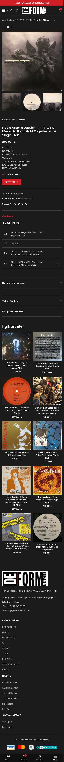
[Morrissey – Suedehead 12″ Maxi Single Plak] (16, 435)
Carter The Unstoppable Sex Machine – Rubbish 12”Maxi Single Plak (47, 411)
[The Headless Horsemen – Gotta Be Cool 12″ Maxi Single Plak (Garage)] (16, 527)
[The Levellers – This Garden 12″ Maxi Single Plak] (47, 480)
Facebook (7, 727)
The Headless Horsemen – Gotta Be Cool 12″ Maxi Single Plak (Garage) (17, 546)
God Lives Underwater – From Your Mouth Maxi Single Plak (47, 547)
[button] (5, 61)
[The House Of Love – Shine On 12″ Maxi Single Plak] (47, 435)
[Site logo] (34, 10)
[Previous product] (4, 27)
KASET (5, 648)
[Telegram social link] (26, 204)
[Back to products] (8, 27)
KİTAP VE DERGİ (10, 664)
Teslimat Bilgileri (10, 698)
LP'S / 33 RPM (9, 627)
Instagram (7, 721)
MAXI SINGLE (9, 637)
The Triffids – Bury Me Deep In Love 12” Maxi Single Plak (17, 365)
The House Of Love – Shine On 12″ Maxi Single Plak (47, 455)
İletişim (5, 709)
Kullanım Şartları (10, 687)
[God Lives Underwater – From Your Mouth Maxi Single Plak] (47, 527)
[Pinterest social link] (19, 204)
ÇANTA (6, 669)
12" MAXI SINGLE (24, 20)
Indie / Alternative (45, 20)
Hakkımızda (7, 703)
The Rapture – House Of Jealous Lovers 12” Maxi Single (17, 410)
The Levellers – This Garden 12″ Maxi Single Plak (47, 500)
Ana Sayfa (7, 20)
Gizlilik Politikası (10, 682)
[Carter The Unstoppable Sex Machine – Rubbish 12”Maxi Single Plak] (47, 391)
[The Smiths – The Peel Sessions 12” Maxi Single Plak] (47, 346)
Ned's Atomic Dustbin (13, 119)
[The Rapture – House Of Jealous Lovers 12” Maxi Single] (16, 391)
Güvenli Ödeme (10, 693)
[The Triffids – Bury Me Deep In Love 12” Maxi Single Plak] (16, 346)
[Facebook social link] (11, 204)
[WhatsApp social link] (22, 204)
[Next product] (12, 27)
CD (3, 643)
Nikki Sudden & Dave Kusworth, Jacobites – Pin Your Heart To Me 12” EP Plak (17, 501)
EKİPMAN (7, 659)
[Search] (17, 10)
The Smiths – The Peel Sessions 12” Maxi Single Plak (47, 366)
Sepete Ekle (11, 182)
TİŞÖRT (6, 653)
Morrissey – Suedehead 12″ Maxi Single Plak (17, 453)
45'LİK (5, 632)
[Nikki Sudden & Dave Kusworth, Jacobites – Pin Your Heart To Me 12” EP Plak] (16, 480)
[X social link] (15, 204)
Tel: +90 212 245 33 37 (14, 606)
